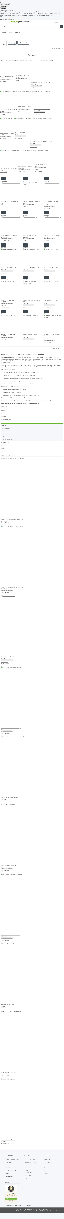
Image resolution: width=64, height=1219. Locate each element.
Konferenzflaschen (6, 419)
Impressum (3, 19)
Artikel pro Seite (23, 43)
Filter (3, 44)
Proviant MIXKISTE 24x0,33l (51, 268)
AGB (26, 1178)
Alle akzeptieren (5, 4)
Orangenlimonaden (7, 434)
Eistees (4, 436)
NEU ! (2, 413)
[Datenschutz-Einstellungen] (0, 1)
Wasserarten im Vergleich (13, 1159)
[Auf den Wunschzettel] (5, 178)
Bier (2, 445)
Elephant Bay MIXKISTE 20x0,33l (31, 268)
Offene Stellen (10, 1176)
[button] (49, 22)
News (7, 1165)
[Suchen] (61, 26)
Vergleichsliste (47, 1162)
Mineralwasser (5, 416)
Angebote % (4, 410)
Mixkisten (4, 425)
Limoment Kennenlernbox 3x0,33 (9, 201)
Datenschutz (10, 19)
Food (2, 448)
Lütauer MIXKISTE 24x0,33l (51, 201)
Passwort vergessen (49, 1159)
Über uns (8, 1162)
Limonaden (4, 422)
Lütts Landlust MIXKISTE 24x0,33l (9, 235)
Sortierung (12, 43)
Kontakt (8, 1168)
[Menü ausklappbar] (7, 22)
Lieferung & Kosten (30, 1159)
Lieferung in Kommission (31, 1162)
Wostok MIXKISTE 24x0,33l (29, 235)
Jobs (7, 1173)
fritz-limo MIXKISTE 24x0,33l (30, 334)
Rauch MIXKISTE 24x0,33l (7, 300)
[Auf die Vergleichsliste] (2, 178)
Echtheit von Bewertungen (28, 1171)
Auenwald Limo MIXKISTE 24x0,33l (31, 201)
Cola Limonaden (6, 428)
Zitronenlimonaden (7, 431)
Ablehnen (3, 8)
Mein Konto (47, 1170)
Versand (28, 1205)
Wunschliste (47, 1165)
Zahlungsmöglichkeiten (12, 1170)
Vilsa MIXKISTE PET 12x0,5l (51, 300)
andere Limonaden (7, 439)
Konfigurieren (4, 6)
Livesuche (46, 1168)
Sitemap (46, 1173)
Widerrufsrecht (29, 1168)
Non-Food (3, 451)
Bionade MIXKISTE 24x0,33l (8, 334)
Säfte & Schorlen (5, 442)
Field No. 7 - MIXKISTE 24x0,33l (52, 235)
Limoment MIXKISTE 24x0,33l (8, 268)
